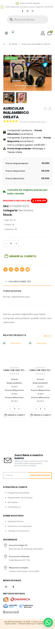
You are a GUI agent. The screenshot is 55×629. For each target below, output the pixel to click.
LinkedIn (16, 269)
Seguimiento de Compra (20, 497)
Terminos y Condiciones (20, 526)
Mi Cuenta (13, 502)
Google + (22, 269)
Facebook (5, 269)
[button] (7, 73)
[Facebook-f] (13, 587)
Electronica (25, 210)
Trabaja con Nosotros (18, 530)
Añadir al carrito (22, 256)
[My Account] (42, 33)
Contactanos (14, 507)
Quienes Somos (16, 521)
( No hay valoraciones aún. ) (33, 122)
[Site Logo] (19, 33)
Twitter (11, 269)
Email (27, 269)
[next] (50, 109)
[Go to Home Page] (4, 44)
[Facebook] (22, 11)
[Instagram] (27, 11)
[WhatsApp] (32, 11)
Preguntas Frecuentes (18, 492)
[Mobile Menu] (6, 33)
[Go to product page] (14, 353)
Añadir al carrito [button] (16, 415)
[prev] (45, 109)
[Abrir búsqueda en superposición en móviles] (27, 19)
